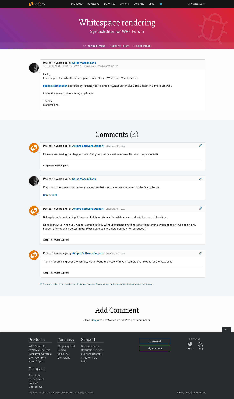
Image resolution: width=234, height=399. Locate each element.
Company (37, 368)
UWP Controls (37, 357)
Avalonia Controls (39, 350)
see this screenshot (55, 85)
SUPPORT (124, 4)
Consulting (63, 357)
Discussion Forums (92, 350)
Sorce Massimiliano (84, 62)
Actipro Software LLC (63, 393)
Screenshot (50, 195)
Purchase (65, 339)
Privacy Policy (184, 393)
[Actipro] (37, 4)
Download (155, 341)
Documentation (90, 346)
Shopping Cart (66, 346)
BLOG (152, 4)
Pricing (61, 350)
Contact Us (35, 386)
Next (143, 45)
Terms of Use (198, 393)
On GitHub (35, 379)
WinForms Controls (40, 353)
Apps (41, 361)
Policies (33, 383)
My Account (155, 348)
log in (95, 320)
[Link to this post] (200, 145)
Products (37, 339)
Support (88, 339)
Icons (32, 361)
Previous (95, 45)
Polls (84, 361)
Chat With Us (89, 357)
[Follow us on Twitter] (161, 3)
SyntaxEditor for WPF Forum (117, 31)
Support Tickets (91, 353)
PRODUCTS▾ (77, 4)
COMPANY (139, 4)
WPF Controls (37, 346)
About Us (34, 375)
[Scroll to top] (226, 329)
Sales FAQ (63, 353)
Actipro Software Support (87, 145)
